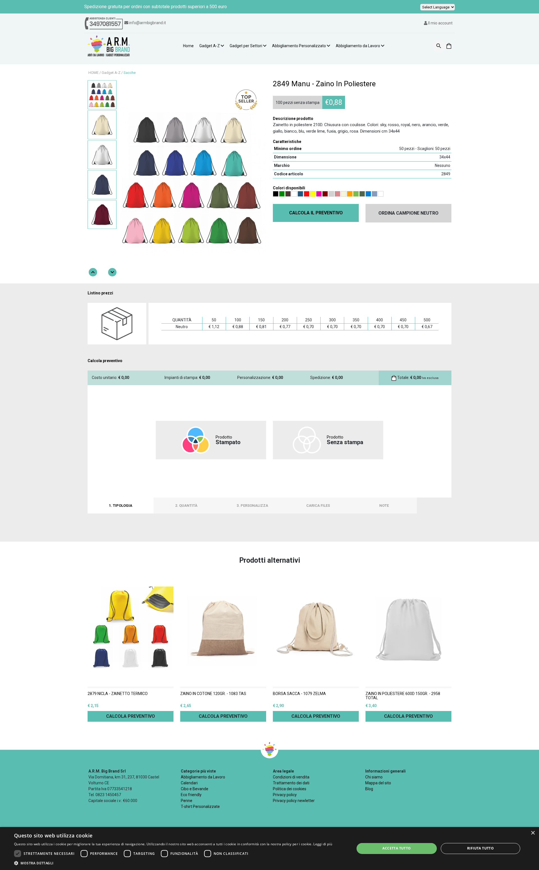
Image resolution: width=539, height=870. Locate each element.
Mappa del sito (378, 783)
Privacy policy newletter (294, 800)
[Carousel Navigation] (103, 272)
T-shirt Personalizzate (200, 806)
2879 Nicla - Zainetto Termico (118, 694)
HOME (93, 73)
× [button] (533, 833)
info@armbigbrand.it (147, 23)
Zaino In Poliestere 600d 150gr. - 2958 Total (403, 696)
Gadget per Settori (246, 46)
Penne (186, 800)
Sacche (130, 73)
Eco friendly (191, 794)
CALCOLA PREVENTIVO (130, 716)
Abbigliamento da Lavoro (358, 46)
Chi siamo (374, 777)
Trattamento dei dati (291, 783)
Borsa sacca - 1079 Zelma (299, 694)
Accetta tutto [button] (396, 848)
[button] (173, 863)
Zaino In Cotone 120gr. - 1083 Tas (213, 694)
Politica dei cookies (289, 789)
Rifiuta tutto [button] (480, 848)
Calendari (189, 783)
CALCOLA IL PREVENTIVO (316, 212)
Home (188, 46)
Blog (369, 789)
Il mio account (440, 23)
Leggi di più (322, 844)
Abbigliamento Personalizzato (299, 46)
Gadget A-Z (209, 46)
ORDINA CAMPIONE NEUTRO (408, 213)
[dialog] (269, 848)
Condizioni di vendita (291, 777)
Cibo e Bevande (194, 789)
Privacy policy (285, 794)
